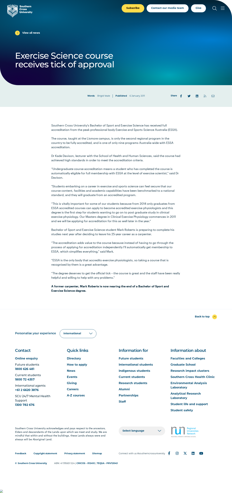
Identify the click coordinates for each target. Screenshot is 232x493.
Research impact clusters (190, 371)
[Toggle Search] (215, 8)
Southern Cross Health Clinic (193, 377)
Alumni (124, 389)
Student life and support (189, 404)
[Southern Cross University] (19, 11)
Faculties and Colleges (188, 358)
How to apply (77, 364)
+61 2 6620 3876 (27, 390)
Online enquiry (26, 358)
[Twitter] (189, 96)
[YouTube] (201, 453)
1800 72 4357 (25, 379)
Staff (122, 401)
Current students (132, 377)
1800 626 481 (24, 369)
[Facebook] (181, 96)
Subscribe (133, 8)
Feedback (20, 454)
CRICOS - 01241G (85, 463)
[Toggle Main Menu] (223, 8)
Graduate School (183, 364)
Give (198, 8)
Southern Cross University (32, 463)
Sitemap (97, 454)
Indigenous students (134, 371)
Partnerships (128, 395)
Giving (72, 383)
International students (136, 364)
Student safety (182, 410)
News (71, 371)
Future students (131, 358)
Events (72, 377)
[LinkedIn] (197, 96)
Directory (74, 358)
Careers (73, 389)
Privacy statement (74, 454)
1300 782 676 (24, 405)
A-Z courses (76, 395)
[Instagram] (177, 453)
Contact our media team (167, 8)
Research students (133, 383)
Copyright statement (45, 454)
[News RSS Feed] (205, 96)
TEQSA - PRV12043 (107, 463)
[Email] (213, 96)
